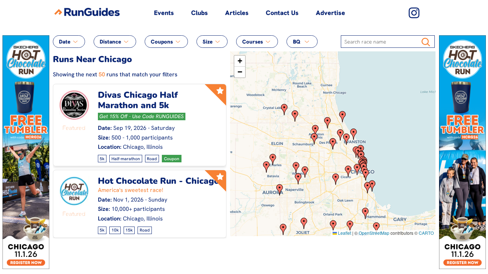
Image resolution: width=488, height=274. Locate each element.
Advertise (330, 13)
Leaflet (344, 233)
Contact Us (282, 13)
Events (164, 13)
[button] (283, 229)
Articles (237, 13)
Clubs (199, 13)
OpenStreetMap (374, 233)
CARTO (426, 233)
